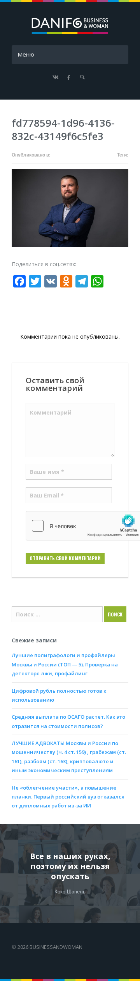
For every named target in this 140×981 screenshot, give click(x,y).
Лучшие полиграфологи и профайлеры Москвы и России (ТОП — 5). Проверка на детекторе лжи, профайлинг (65, 664)
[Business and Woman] (70, 32)
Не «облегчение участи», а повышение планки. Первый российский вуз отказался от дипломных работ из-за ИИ (68, 796)
